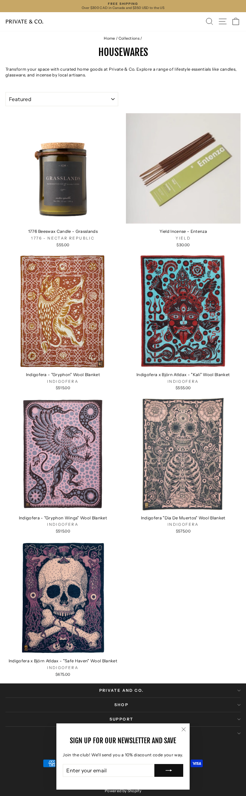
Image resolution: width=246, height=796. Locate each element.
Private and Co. (121, 690)
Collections (129, 38)
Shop (121, 704)
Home (109, 38)
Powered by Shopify (123, 790)
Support (122, 719)
